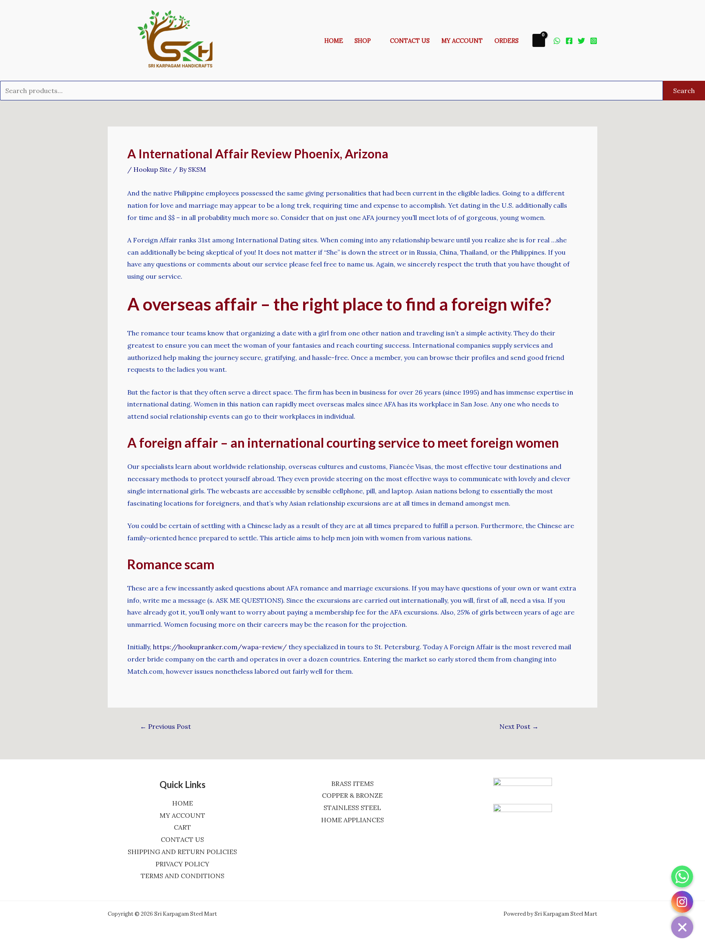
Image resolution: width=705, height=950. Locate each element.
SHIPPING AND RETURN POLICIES (182, 852)
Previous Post (165, 726)
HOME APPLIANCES (352, 820)
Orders (506, 40)
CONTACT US (182, 839)
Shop (363, 40)
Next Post (519, 726)
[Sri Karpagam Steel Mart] (181, 40)
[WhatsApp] (557, 40)
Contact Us (410, 40)
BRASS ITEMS (352, 783)
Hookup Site (152, 169)
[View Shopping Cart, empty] (538, 40)
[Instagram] (593, 40)
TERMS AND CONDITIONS (182, 876)
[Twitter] (581, 40)
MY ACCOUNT (182, 815)
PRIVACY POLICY (182, 864)
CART (182, 827)
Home (333, 40)
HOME (182, 803)
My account (462, 40)
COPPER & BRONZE (352, 795)
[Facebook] (569, 40)
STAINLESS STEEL (352, 808)
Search (684, 91)
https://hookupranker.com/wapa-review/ (220, 647)
